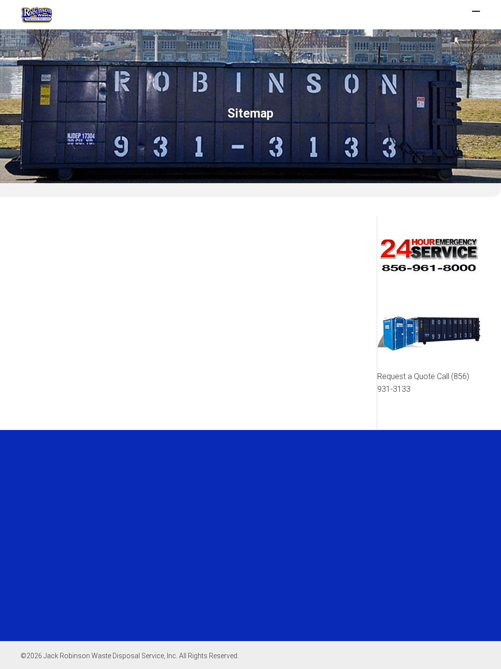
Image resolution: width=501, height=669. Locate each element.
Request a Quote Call (423, 383)
